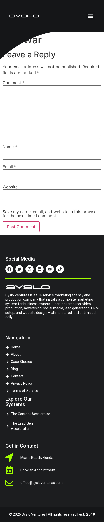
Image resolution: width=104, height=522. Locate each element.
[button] (90, 16)
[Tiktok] (60, 269)
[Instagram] (29, 269)
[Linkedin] (40, 269)
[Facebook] (9, 269)
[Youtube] (50, 269)
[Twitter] (19, 269)
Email (9, 167)
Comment (13, 83)
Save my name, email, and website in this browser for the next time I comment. (50, 214)
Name (10, 147)
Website (10, 187)
